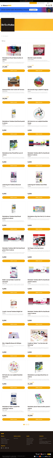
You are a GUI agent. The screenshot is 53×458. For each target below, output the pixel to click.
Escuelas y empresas (33, 3)
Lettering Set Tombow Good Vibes (37, 185)
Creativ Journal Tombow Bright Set (12, 311)
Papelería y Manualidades (5, 13)
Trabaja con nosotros (4, 442)
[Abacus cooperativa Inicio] (7, 6)
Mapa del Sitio (14, 456)
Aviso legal (28, 444)
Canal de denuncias (29, 443)
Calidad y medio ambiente (5, 439)
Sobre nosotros (3, 438)
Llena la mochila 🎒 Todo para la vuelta (26, 1)
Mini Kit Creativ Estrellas (35, 58)
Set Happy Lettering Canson (36, 248)
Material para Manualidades (16, 13)
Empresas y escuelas (4, 443)
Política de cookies (29, 442)
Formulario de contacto (43, 438)
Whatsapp (40, 439)
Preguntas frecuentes (29, 438)
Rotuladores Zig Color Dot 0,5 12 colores (39, 216)
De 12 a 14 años (34, 13)
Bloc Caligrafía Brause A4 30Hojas (11, 343)
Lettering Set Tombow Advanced (11, 185)
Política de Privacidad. (47, 443)
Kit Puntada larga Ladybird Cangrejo (38, 90)
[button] (49, 5)
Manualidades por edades (26, 13)
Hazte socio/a (16, 438)
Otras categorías (5, 36)
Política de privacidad (29, 440)
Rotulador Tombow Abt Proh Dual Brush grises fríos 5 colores (13, 249)
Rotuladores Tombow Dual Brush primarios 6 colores (11, 217)
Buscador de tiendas (4, 440)
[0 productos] (51, 5)
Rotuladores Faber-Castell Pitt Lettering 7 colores (11, 407)
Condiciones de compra (30, 439)
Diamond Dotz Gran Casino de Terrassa (13, 90)
